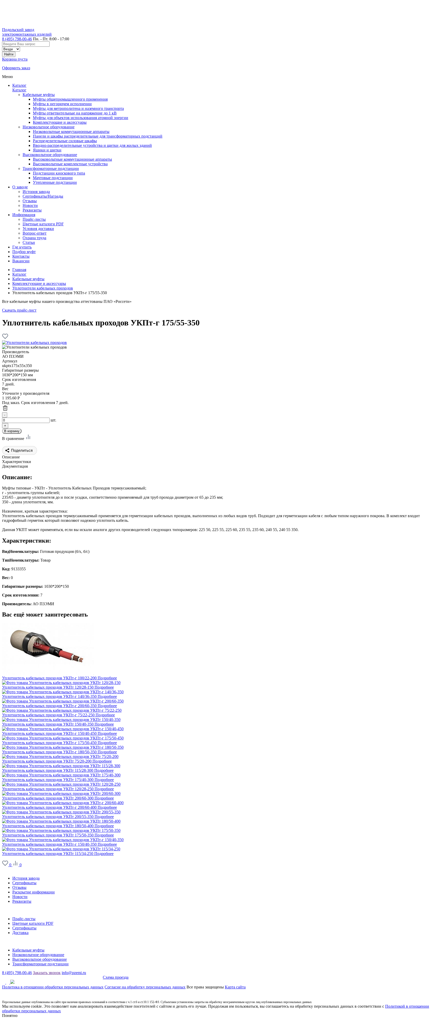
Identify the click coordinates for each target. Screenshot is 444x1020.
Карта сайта (235, 987)
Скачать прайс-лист (19, 310)
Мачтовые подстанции (53, 178)
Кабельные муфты (39, 94)
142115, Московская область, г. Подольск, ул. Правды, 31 (52, 977)
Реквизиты (21, 901)
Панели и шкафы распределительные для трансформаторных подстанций (97, 136)
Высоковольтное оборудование (50, 154)
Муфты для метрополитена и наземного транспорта (78, 108)
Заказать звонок (47, 972)
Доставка (20, 932)
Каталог (19, 85)
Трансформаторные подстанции (51, 168)
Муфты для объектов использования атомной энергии (80, 118)
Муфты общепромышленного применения (70, 99)
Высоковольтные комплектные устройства (70, 164)
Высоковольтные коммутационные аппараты (72, 159)
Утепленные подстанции (55, 182)
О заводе (9, 869)
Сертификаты (24, 883)
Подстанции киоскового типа (59, 173)
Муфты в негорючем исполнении (62, 104)
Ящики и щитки (47, 150)
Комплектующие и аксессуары (60, 122)
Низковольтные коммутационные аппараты (71, 131)
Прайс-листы (23, 919)
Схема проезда (115, 977)
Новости (19, 896)
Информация (13, 910)
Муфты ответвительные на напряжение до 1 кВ (75, 113)
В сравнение (13, 438)
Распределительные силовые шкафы (65, 141)
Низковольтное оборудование (49, 127)
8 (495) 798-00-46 (17, 39)
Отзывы (19, 887)
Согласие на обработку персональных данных (145, 987)
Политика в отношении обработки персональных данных (53, 987)
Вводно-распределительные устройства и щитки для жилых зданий (92, 145)
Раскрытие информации (33, 892)
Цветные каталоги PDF (32, 923)
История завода (26, 878)
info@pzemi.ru (74, 972)
